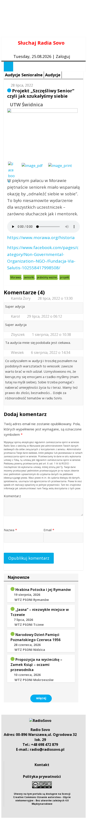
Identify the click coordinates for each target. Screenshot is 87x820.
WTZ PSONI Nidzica (29, 650)
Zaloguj (63, 56)
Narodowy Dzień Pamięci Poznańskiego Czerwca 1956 (35, 637)
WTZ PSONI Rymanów (31, 600)
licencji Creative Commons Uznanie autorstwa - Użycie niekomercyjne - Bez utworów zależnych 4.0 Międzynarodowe (42, 798)
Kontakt (42, 764)
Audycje (52, 74)
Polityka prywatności (42, 776)
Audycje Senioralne (24, 74)
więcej (41, 698)
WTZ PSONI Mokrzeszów (34, 680)
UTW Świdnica (26, 104)
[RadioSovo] (40, 720)
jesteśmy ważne (47, 277)
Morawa (15, 277)
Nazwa (10, 530)
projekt (64, 277)
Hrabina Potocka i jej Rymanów (43, 589)
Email (49, 530)
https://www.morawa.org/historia (41, 237)
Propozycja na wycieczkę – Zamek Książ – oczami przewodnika (36, 664)
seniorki (29, 277)
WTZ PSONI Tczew (29, 624)
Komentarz (12, 496)
